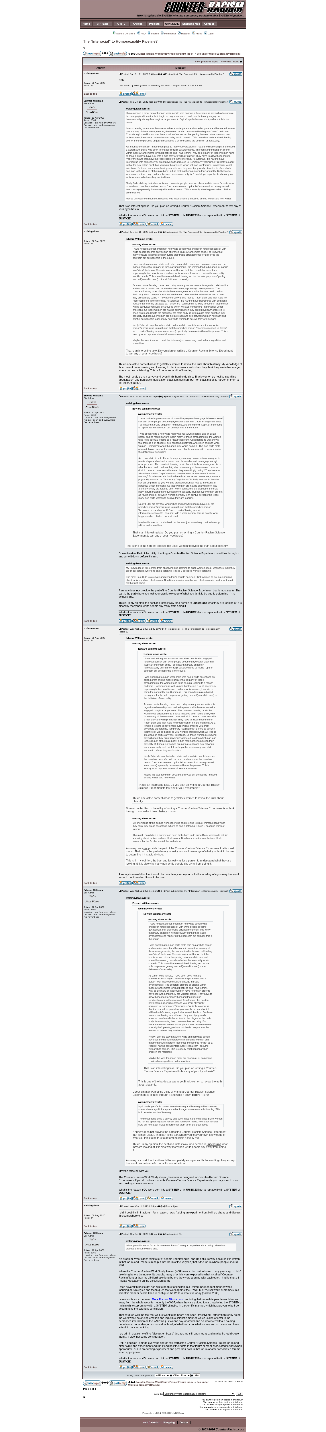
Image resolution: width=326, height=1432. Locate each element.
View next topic (230, 61)
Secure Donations (126, 33)
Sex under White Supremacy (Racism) (219, 53)
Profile (199, 33)
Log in (211, 33)
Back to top (90, 93)
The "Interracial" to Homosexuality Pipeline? (120, 41)
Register (185, 33)
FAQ (143, 33)
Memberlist (170, 33)
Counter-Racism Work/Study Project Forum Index (164, 53)
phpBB (156, 1413)
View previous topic (206, 61)
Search (155, 33)
